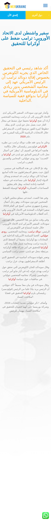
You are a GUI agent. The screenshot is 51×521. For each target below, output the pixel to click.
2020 (23, 136)
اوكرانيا (27, 293)
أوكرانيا (33, 120)
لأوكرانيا (22, 188)
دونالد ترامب (34, 231)
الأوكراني (42, 146)
